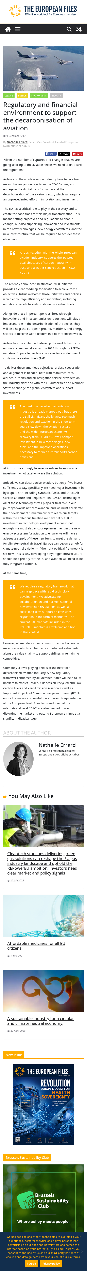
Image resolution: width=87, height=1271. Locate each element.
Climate (9, 95)
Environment (38, 95)
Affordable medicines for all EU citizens (36, 946)
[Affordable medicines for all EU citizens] (43, 915)
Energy (22, 95)
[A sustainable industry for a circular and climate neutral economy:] (43, 990)
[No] (82, 1251)
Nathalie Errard (17, 142)
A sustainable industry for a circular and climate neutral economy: (40, 1021)
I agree (31, 1263)
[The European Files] (8, 29)
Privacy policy (51, 1263)
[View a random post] (79, 29)
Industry (56, 95)
